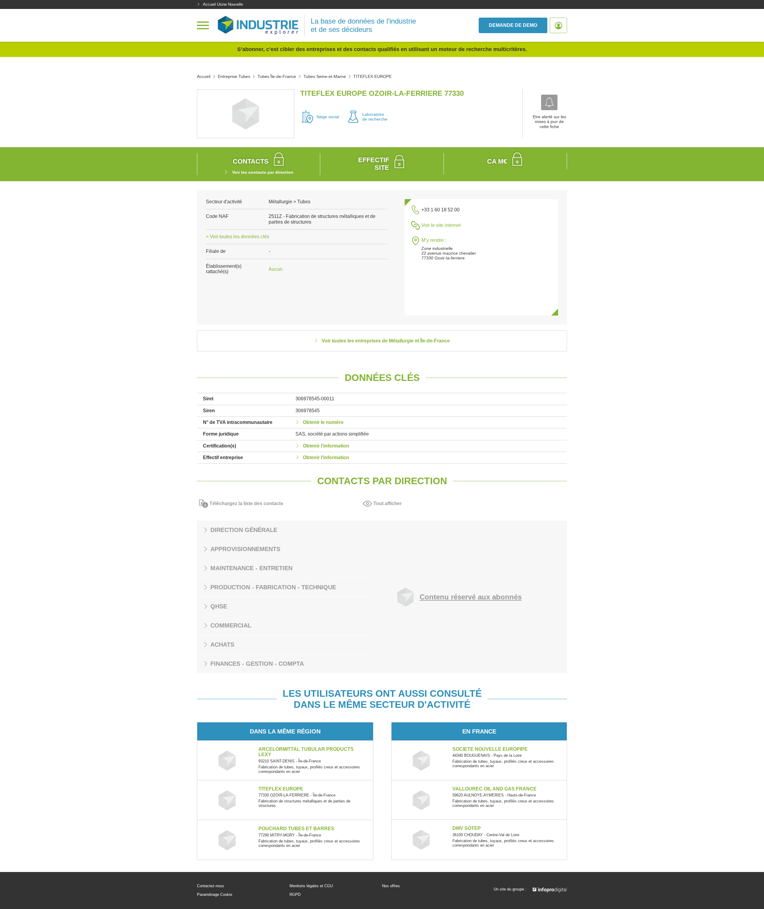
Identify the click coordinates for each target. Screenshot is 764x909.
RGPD (295, 895)
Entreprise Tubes (234, 76)
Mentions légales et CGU (311, 886)
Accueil (203, 76)
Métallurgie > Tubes (289, 201)
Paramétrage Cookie (214, 895)
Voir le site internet (440, 225)
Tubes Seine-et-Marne (325, 76)
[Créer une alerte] (549, 102)
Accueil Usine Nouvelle (223, 4)
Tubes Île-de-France (277, 76)
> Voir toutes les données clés (237, 236)
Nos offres (391, 886)
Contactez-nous (210, 886)
